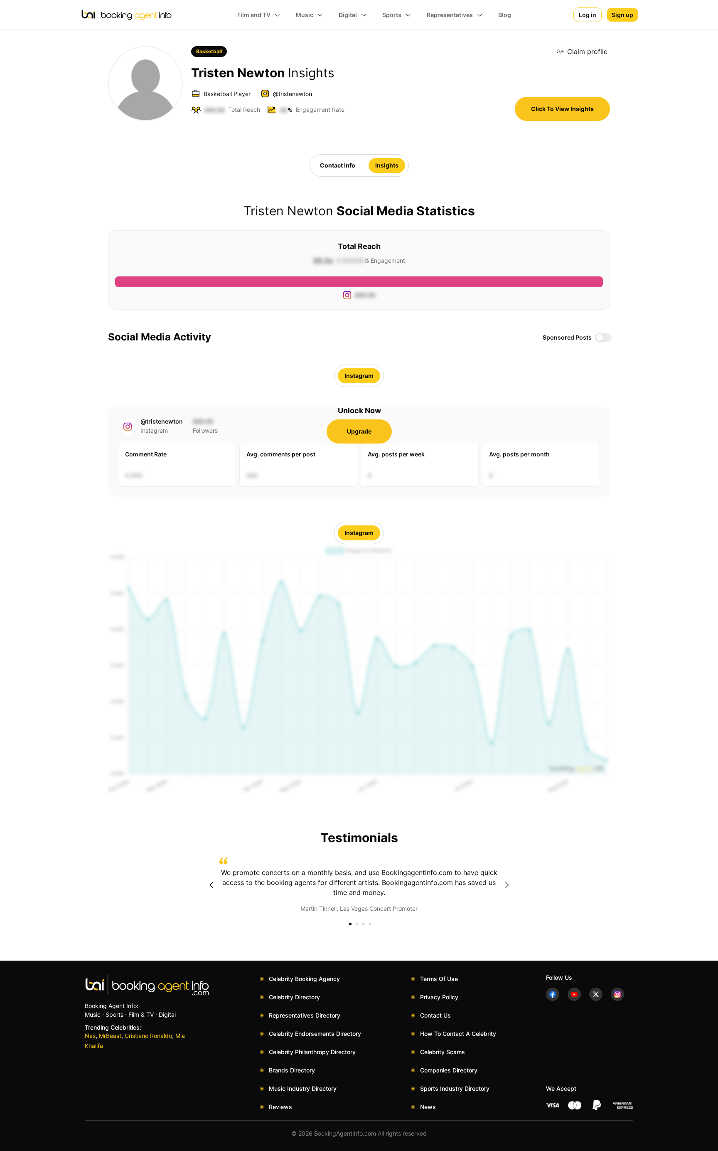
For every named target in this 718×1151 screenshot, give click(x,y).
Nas (90, 1035)
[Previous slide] (211, 885)
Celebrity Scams (442, 1051)
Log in (587, 14)
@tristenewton (292, 93)
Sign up (622, 14)
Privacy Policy (439, 997)
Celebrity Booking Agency (304, 978)
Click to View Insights (562, 108)
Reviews (280, 1106)
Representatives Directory (304, 1015)
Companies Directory (448, 1070)
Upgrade (359, 431)
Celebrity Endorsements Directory (315, 1033)
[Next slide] (507, 885)
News (428, 1106)
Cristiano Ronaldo (148, 1035)
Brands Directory (292, 1070)
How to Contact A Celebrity (458, 1033)
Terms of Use (439, 978)
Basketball (209, 51)
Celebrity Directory (294, 997)
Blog (504, 14)
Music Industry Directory (303, 1088)
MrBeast (110, 1035)
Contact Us (435, 1015)
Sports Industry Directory (454, 1088)
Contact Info (337, 165)
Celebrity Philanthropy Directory (312, 1051)
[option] (359, 885)
